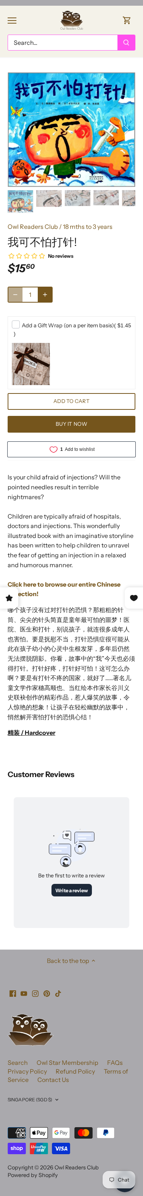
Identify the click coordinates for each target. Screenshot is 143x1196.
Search (18, 1062)
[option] (71, 129)
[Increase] (45, 294)
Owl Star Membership (67, 1062)
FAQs (115, 1062)
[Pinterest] (46, 992)
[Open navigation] (12, 20)
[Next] (125, 129)
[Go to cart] (127, 20)
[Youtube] (24, 992)
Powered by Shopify (33, 1175)
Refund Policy (75, 1071)
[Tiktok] (58, 992)
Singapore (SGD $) (30, 1099)
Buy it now (71, 424)
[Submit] (126, 42)
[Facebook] (13, 992)
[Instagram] (35, 992)
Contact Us (53, 1079)
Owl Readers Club (33, 226)
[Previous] (17, 129)
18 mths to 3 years (87, 226)
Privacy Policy (27, 1071)
